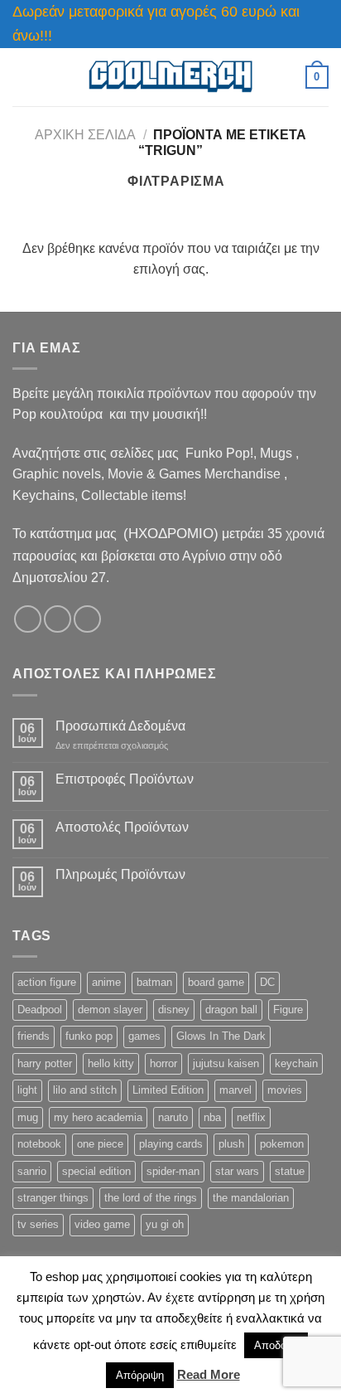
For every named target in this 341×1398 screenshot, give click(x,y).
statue (290, 1171)
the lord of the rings (150, 1198)
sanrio (31, 1171)
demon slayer (110, 1009)
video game (102, 1224)
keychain (296, 1063)
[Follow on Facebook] (27, 619)
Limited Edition (168, 1090)
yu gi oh (165, 1224)
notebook (39, 1144)
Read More (208, 1374)
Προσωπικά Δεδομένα (120, 726)
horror (163, 1063)
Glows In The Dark (221, 1036)
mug (27, 1117)
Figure (288, 1009)
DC (267, 982)
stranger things (53, 1198)
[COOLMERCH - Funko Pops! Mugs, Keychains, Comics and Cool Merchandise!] (170, 77)
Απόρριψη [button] (140, 1375)
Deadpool (39, 1009)
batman (154, 982)
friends (33, 1036)
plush (231, 1144)
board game (216, 982)
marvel (235, 1090)
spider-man (172, 1171)
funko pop (89, 1036)
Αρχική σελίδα (85, 135)
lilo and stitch (85, 1090)
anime (106, 982)
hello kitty (111, 1063)
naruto (173, 1117)
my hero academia (98, 1117)
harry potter (44, 1063)
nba (212, 1117)
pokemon (282, 1144)
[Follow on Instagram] (57, 619)
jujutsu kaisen (226, 1063)
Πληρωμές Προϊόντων (120, 874)
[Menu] (22, 76)
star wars (237, 1171)
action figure (46, 982)
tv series (38, 1224)
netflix (251, 1117)
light (27, 1090)
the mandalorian (251, 1198)
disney (174, 1009)
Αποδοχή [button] (276, 1345)
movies (284, 1090)
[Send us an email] (87, 619)
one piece (100, 1144)
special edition (96, 1171)
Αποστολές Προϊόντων (122, 827)
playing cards (171, 1144)
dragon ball (231, 1009)
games (144, 1036)
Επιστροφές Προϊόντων (124, 779)
